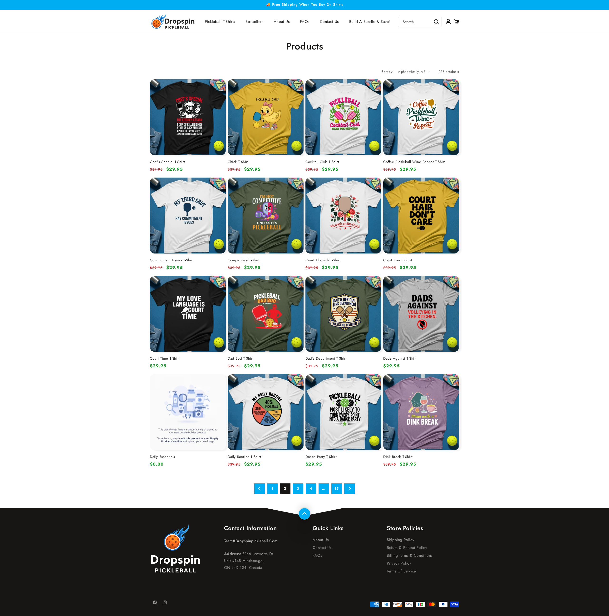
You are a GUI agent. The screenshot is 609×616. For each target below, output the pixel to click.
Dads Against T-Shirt (400, 358)
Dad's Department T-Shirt (326, 358)
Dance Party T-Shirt (321, 456)
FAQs (317, 555)
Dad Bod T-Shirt (241, 358)
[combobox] (420, 22)
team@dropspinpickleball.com (250, 541)
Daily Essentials (162, 456)
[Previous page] (259, 488)
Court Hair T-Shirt (397, 260)
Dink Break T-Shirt (398, 456)
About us (321, 539)
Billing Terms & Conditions (409, 555)
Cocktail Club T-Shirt (322, 161)
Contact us (322, 547)
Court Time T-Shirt (165, 358)
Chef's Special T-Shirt (167, 161)
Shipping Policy (400, 539)
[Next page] (349, 488)
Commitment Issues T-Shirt (172, 260)
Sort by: (387, 71)
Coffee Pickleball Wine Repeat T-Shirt (414, 161)
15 (336, 488)
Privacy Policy (399, 563)
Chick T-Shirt (238, 161)
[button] (456, 21)
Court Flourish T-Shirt (322, 260)
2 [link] (285, 488)
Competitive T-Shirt (243, 260)
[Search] (436, 22)
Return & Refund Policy (407, 547)
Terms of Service (401, 571)
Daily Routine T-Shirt (244, 456)
